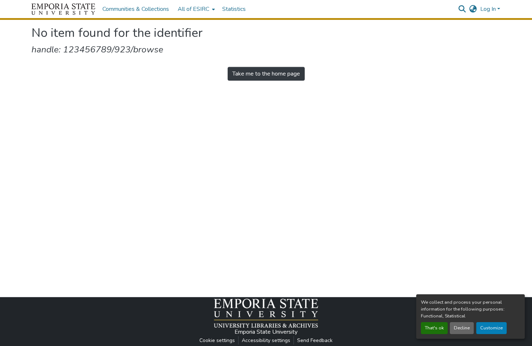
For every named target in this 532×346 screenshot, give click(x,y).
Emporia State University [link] (266, 332)
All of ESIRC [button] (193, 9)
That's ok (434, 328)
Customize (491, 328)
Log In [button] (488, 9)
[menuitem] (195, 9)
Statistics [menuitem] (234, 9)
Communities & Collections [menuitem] (135, 9)
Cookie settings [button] (217, 340)
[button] (63, 9)
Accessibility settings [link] (266, 340)
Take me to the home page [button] (266, 74)
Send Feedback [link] (315, 340)
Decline (462, 328)
